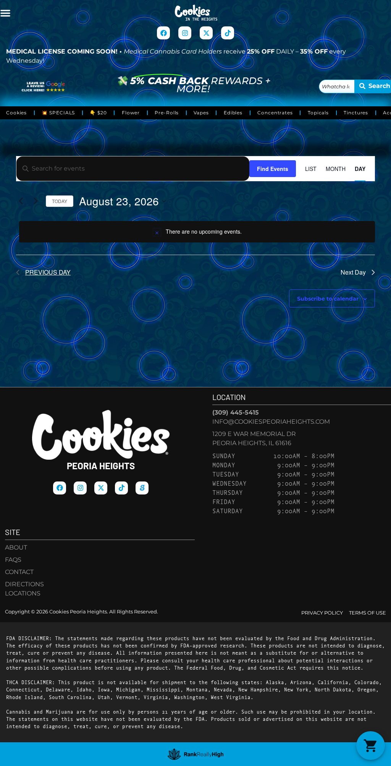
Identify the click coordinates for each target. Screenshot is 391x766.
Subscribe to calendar (328, 298)
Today (59, 201)
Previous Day (48, 272)
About (16, 547)
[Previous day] (20, 201)
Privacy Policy (322, 613)
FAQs (13, 559)
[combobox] (337, 86)
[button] (5, 13)
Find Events (272, 168)
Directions (24, 584)
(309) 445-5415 (235, 412)
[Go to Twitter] (206, 32)
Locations (22, 593)
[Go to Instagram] (184, 32)
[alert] (197, 231)
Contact (19, 572)
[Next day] (35, 201)
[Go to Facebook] (163, 32)
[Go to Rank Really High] (196, 754)
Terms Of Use (367, 613)
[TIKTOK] (227, 32)
